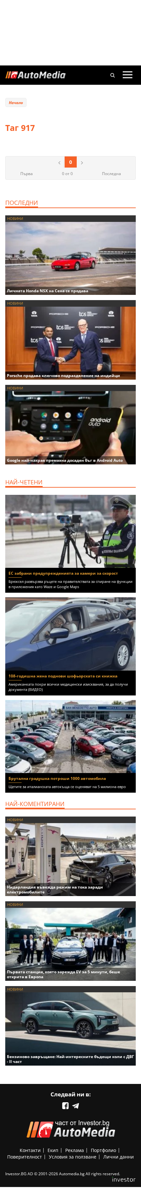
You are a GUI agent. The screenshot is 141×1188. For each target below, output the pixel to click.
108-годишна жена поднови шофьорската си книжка (63, 676)
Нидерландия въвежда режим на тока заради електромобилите (55, 889)
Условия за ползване (72, 1157)
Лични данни (118, 1157)
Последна (111, 173)
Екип (53, 1150)
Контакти (30, 1150)
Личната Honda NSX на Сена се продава (47, 291)
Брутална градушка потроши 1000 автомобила (57, 778)
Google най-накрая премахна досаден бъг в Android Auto (65, 460)
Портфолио (103, 1150)
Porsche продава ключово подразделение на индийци (63, 375)
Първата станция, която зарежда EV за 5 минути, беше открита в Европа (63, 974)
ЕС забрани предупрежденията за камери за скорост (63, 573)
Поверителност (24, 1157)
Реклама (74, 1150)
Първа (26, 173)
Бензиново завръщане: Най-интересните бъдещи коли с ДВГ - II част (70, 1059)
